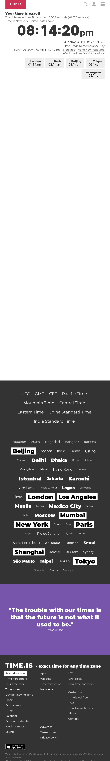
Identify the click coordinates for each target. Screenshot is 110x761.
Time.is (15, 4)
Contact (73, 718)
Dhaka (59, 460)
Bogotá (46, 451)
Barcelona (90, 441)
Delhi (38, 460)
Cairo (90, 451)
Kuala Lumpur (49, 487)
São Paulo (24, 561)
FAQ (71, 702)
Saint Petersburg (26, 543)
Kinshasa (26, 487)
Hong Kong (62, 469)
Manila (23, 506)
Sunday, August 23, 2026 (83, 42)
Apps (43, 673)
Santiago (72, 543)
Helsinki (43, 469)
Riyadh (69, 533)
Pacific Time (74, 393)
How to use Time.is (80, 708)
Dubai (75, 460)
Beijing (75, 63)
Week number (14, 726)
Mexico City (65, 506)
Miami (89, 506)
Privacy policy (49, 737)
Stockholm (72, 552)
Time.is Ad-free (78, 697)
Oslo (68, 524)
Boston (61, 451)
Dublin (88, 460)
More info (69, 49)
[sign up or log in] (94, 5)
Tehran (64, 561)
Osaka (57, 524)
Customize (75, 692)
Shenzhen (55, 552)
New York (32, 524)
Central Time (72, 402)
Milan (26, 515)
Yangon (69, 570)
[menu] (103, 4)
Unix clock (75, 678)
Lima (17, 497)
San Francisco (53, 542)
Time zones (12, 689)
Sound (9, 731)
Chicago (21, 460)
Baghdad (52, 442)
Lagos (68, 487)
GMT (39, 393)
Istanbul (30, 478)
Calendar (11, 716)
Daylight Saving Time (19, 694)
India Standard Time (54, 421)
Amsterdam (19, 441)
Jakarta (55, 478)
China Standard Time (70, 412)
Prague (28, 533)
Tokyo (95, 63)
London (34, 63)
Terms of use (48, 732)
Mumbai (72, 515)
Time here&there (16, 678)
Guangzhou (27, 469)
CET (53, 393)
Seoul (90, 542)
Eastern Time (30, 412)
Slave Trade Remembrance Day (84, 46)
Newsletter (47, 689)
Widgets (45, 678)
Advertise (46, 727)
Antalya (36, 441)
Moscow (45, 515)
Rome (81, 533)
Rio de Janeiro (48, 534)
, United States (31, 21)
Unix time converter (81, 684)
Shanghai (29, 551)
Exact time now (15, 673)
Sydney (88, 552)
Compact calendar (17, 721)
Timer (9, 710)
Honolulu (82, 469)
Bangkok (72, 442)
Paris (54, 63)
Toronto (39, 570)
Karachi (79, 478)
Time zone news (50, 684)
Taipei (46, 561)
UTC (25, 393)
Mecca (40, 506)
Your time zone (15, 684)
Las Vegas (85, 487)
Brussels (75, 451)
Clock (9, 700)
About (72, 713)
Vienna (54, 570)
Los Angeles (93, 74)
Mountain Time (38, 402)
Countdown (13, 705)
